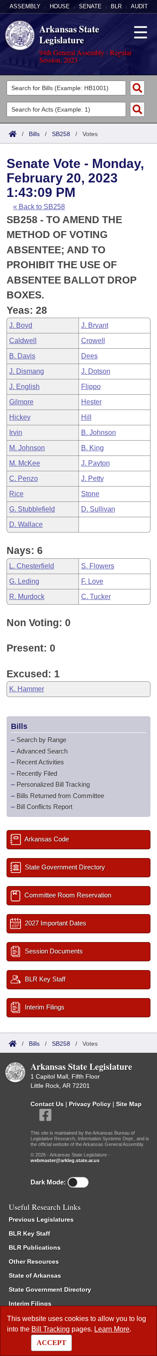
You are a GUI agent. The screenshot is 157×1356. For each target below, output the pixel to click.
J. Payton (95, 463)
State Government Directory (50, 1289)
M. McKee (24, 463)
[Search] (137, 88)
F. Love (92, 581)
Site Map (129, 1103)
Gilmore (21, 402)
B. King (92, 448)
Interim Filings (30, 1303)
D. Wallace (26, 524)
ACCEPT (51, 1342)
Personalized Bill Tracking (53, 784)
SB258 (61, 133)
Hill (86, 417)
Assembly (25, 6)
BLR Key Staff (29, 1233)
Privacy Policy (90, 1103)
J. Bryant (94, 325)
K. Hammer (26, 689)
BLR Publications (35, 1247)
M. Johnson (27, 448)
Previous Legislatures (41, 1219)
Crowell (93, 340)
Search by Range (41, 739)
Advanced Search (42, 751)
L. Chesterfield (31, 566)
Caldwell (23, 340)
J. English (24, 386)
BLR (116, 6)
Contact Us (47, 1103)
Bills (34, 133)
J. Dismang (26, 371)
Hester (91, 402)
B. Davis (22, 356)
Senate (90, 6)
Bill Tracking (50, 1329)
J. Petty (92, 478)
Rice (16, 494)
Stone (90, 494)
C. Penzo (23, 478)
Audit (139, 6)
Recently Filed (37, 773)
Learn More (112, 1329)
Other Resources (34, 1261)
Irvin (15, 432)
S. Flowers (97, 566)
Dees (89, 356)
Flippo (91, 386)
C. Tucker (96, 596)
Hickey (20, 417)
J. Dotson (95, 371)
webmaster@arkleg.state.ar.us (65, 1160)
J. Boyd (20, 325)
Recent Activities (40, 762)
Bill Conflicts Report (44, 806)
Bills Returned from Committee (60, 795)
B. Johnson (98, 432)
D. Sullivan (98, 509)
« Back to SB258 (39, 206)
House (60, 6)
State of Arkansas (35, 1275)
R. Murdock (26, 596)
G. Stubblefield (32, 509)
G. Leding (24, 581)
